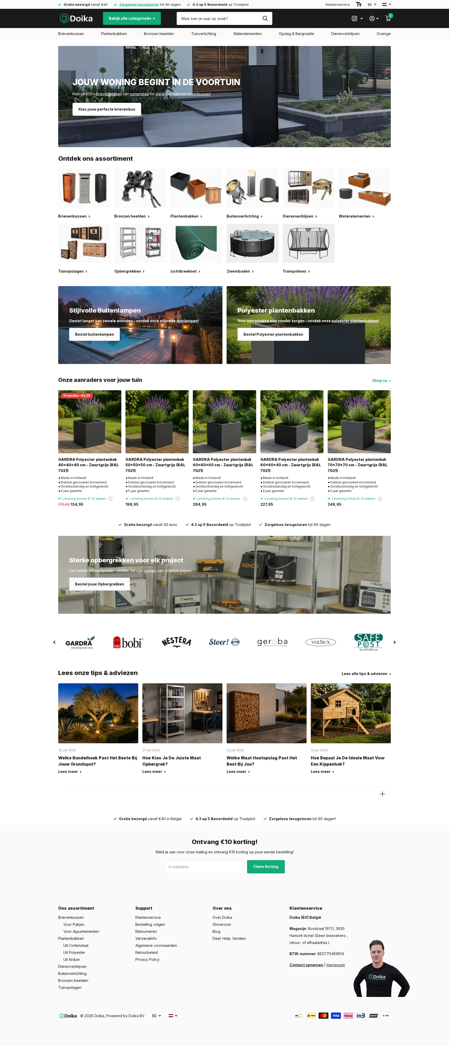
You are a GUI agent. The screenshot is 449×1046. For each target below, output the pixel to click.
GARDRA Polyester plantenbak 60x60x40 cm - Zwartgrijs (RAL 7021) (290, 465)
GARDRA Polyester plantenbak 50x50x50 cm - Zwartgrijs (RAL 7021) (155, 465)
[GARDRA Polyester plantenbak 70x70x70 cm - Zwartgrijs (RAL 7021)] (359, 421)
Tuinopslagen (70, 987)
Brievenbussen (71, 33)
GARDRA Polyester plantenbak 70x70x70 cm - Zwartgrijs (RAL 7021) (357, 465)
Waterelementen (247, 33)
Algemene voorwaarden (156, 945)
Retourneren (146, 931)
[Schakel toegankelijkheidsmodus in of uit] (359, 4)
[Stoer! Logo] (224, 642)
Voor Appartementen (81, 931)
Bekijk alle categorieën (130, 18)
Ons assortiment (76, 908)
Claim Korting (266, 866)
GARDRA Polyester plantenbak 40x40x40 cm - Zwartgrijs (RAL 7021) (88, 465)
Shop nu (380, 380)
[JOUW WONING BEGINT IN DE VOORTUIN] (224, 96)
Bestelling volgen (150, 924)
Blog (216, 931)
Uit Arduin (71, 959)
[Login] (374, 18)
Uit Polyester (74, 952)
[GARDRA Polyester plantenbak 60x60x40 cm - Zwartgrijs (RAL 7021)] (291, 421)
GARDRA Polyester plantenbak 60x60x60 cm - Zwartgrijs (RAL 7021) (223, 465)
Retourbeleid (146, 952)
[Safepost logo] (369, 642)
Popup (110, 499)
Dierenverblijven (345, 33)
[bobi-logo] (128, 642)
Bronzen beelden (159, 33)
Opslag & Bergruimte (296, 33)
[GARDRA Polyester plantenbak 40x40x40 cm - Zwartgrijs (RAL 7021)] (89, 421)
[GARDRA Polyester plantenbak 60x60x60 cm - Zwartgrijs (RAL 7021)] (224, 421)
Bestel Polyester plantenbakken (273, 334)
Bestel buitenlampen (94, 334)
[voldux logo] (321, 642)
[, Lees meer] (357, 18)
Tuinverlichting (203, 33)
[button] (54, 642)
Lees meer (68, 771)
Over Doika (222, 917)
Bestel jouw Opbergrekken (99, 584)
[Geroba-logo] (273, 642)
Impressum (336, 965)
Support (143, 908)
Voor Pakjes (73, 924)
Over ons (222, 908)
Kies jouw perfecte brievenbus (106, 109)
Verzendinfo (146, 938)
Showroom (222, 924)
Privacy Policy (147, 959)
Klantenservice (338, 4)
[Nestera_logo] (176, 642)
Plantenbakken (114, 33)
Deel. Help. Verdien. (230, 938)
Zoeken (265, 18)
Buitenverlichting (72, 973)
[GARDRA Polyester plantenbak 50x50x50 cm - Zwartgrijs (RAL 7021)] (157, 421)
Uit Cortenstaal (75, 945)
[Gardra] (80, 642)
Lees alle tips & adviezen (365, 673)
